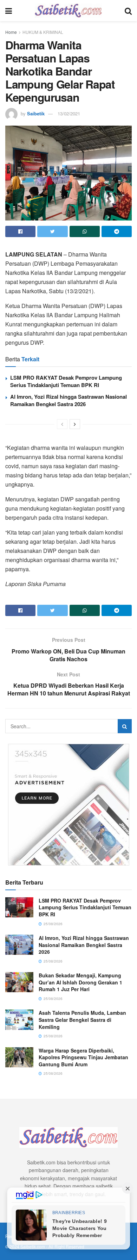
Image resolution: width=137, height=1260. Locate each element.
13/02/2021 (69, 113)
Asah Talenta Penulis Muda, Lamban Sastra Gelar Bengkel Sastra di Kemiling (82, 1019)
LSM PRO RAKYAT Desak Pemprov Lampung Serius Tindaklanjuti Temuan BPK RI (66, 381)
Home (11, 32)
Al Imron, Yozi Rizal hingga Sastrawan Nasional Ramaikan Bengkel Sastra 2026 (68, 400)
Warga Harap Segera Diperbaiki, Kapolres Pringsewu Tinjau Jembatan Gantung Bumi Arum (83, 1057)
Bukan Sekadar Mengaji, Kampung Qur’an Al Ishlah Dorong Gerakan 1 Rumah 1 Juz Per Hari (80, 982)
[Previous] (62, 424)
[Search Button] (125, 726)
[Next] (75, 424)
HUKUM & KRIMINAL (42, 32)
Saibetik (36, 113)
